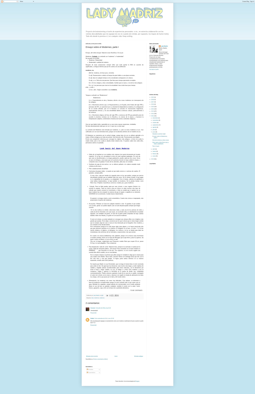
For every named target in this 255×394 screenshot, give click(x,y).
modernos (102, 297)
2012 (152, 113)
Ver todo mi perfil (153, 69)
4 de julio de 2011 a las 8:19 (103, 308)
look (93, 297)
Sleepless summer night (158, 134)
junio (154, 132)
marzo (154, 151)
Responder (93, 313)
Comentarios (91, 372)
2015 (152, 106)
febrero (155, 153)
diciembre (155, 118)
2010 (152, 159)
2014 (152, 109)
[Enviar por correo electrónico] (110, 295)
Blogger (137, 381)
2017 (152, 102)
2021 (152, 97)
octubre (155, 122)
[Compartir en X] (114, 295)
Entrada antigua (138, 356)
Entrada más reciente (92, 356)
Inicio (116, 356)
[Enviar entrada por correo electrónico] (107, 295)
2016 (152, 104)
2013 (152, 111)
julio (154, 129)
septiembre (156, 125)
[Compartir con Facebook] (116, 295)
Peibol (92, 318)
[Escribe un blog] (112, 295)
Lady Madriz (164, 46)
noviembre (156, 120)
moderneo (96, 297)
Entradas (90, 369)
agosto (155, 127)
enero (154, 156)
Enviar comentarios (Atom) (100, 359)
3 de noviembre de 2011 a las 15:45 (104, 318)
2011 (152, 116)
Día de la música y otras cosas (160, 140)
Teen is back (155, 146)
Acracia (92, 308)
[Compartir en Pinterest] (118, 295)
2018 (152, 99)
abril (154, 149)
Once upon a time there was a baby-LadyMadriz (160, 143)
